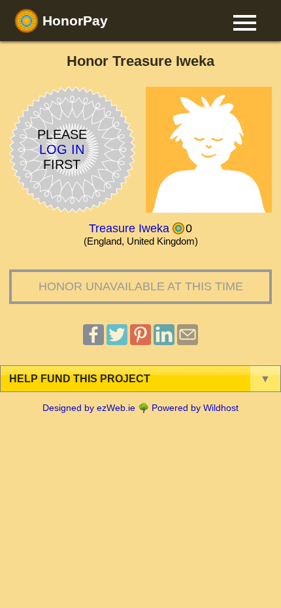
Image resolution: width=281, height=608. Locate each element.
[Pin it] (140, 342)
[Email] (187, 342)
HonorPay (73, 20)
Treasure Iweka (129, 228)
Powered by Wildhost (195, 408)
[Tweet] (117, 342)
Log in (61, 149)
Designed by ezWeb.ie (88, 408)
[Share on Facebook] (93, 342)
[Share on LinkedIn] (164, 342)
